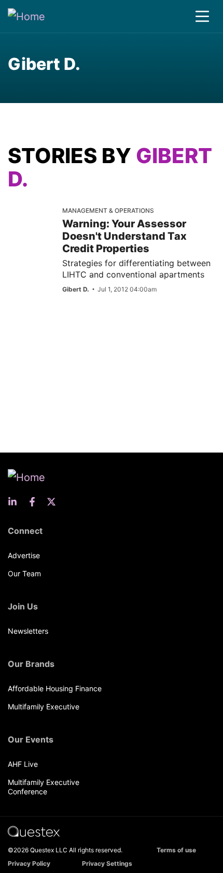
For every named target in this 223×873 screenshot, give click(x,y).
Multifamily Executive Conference (43, 787)
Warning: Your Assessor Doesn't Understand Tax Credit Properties (124, 236)
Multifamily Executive (43, 706)
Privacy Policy (29, 863)
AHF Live (23, 764)
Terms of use (176, 850)
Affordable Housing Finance (55, 688)
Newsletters (28, 631)
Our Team (24, 573)
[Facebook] (35, 502)
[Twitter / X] (54, 502)
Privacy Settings (107, 863)
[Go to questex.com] (34, 831)
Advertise (24, 555)
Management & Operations (108, 210)
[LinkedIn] (15, 502)
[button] (202, 17)
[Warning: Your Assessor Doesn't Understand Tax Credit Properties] (31, 223)
